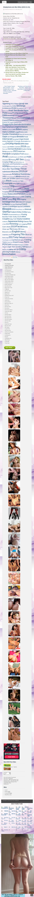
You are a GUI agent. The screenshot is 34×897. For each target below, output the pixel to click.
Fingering (5, 82)
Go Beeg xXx (8, 335)
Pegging (23, 199)
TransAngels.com (6, 240)
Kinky (19, 212)
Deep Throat (25, 80)
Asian (28, 157)
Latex (4, 178)
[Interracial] (14, 610)
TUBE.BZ (7, 289)
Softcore (26, 154)
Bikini (24, 217)
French (5, 120)
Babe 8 (5, 827)
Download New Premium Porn (10, 781)
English (16, 231)
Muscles (15, 171)
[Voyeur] (14, 597)
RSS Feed (15, 257)
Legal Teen (11, 247)
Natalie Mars (10, 151)
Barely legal (5, 237)
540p (16, 237)
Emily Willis (28, 194)
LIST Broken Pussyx (9, 271)
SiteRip (6, 211)
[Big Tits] (14, 454)
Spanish (10, 141)
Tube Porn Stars (8, 311)
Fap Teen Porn (8, 286)
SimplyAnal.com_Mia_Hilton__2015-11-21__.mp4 (14, 38)
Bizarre (29, 247)
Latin (14, 129)
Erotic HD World (8, 284)
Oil (26, 235)
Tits (12, 82)
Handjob (9, 82)
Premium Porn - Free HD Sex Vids (11, 780)
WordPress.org (8, 794)
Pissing (15, 113)
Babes (10, 194)
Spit (17, 183)
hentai (4, 189)
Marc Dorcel (17, 118)
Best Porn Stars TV (9, 303)
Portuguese (21, 244)
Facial (19, 226)
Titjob (21, 181)
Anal (18, 80)
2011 (12, 104)
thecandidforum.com (21, 108)
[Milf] (14, 636)
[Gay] (14, 545)
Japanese (12, 221)
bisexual (28, 209)
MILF (5, 199)
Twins (22, 229)
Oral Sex (15, 202)
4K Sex (6, 313)
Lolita (8, 146)
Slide (13, 178)
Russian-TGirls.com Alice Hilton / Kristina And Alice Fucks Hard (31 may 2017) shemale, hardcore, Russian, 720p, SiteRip (17, 74)
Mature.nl (5, 249)
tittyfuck (17, 240)
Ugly (14, 162)
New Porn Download (8, 778)
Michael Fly (18, 196)
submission (6, 172)
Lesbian (11, 132)
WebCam (21, 151)
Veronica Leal (27, 134)
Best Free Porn (29, 828)
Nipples (7, 204)
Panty (29, 212)
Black (8, 180)
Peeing (13, 160)
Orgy (11, 162)
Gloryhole (5, 160)
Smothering (5, 186)
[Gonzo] (14, 558)
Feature (13, 212)
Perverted (15, 139)
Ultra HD (22, 134)
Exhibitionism (6, 108)
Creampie (7, 183)
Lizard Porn (7, 328)
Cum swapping (22, 224)
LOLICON (7, 341)
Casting (27, 240)
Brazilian (5, 217)
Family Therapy (10, 176)
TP (14, 141)
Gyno (4, 181)
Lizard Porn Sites (7, 783)
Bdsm (19, 129)
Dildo (4, 115)
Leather (11, 249)
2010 (13, 209)
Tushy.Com (10, 242)
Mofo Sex (14, 827)
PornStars (15, 244)
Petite (5, 113)
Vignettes (5, 206)
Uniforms (4, 221)
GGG (20, 122)
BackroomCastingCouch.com (22, 186)
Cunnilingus (12, 206)
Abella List (7, 292)
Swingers (28, 202)
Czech (24, 204)
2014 (29, 224)
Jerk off (8, 178)
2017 (11, 237)
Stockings (21, 106)
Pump (22, 189)
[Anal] (14, 376)
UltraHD (19, 216)
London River (24, 166)
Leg (12, 240)
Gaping (28, 196)
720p (11, 186)
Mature (24, 127)
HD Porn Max (8, 320)
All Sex (20, 159)
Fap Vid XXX (18, 828)
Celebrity (10, 199)
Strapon (16, 242)
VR (17, 249)
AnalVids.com (6, 235)
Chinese (17, 178)
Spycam (20, 206)
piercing (5, 252)
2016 (11, 191)
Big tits (16, 199)
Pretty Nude (7, 333)
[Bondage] (14, 701)
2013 (15, 194)
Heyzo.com (22, 183)
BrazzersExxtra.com (14, 166)
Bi (3, 204)
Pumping (5, 192)
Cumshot (25, 117)
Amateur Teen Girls (9, 265)
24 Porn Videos (18, 824)
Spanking (6, 103)
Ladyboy (25, 129)
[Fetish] (14, 519)
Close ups (5, 229)
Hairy (4, 132)
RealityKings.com (24, 120)
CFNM (4, 224)
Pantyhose (10, 127)
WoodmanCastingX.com (15, 115)
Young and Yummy (9, 298)
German (11, 149)
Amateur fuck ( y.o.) (9, 282)
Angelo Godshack (14, 122)
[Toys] (14, 493)
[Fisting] (14, 740)
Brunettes (16, 120)
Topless (22, 240)
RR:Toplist (7, 327)
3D (9, 160)
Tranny (4, 242)
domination (26, 124)
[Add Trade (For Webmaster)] (9, 349)
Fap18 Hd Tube (8, 324)
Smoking (19, 247)
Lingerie (17, 127)
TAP (8, 122)
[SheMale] (14, 649)
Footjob (12, 252)
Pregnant (13, 137)
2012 (4, 176)
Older (26, 144)
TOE (14, 219)
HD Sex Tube (8, 290)
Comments (8, 793)
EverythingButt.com (7, 106)
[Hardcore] (14, 571)
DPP (23, 202)
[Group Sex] (14, 714)
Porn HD (6, 80)
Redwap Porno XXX (9, 295)
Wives (4, 169)
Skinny (23, 232)
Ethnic (16, 104)
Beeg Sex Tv (18, 821)
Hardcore (19, 143)
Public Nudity (12, 217)
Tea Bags (13, 204)
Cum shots (6, 227)
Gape (4, 136)
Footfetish (9, 129)
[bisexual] (14, 688)
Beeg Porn (7, 294)
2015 (15, 80)
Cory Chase (27, 159)
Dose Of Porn (8, 301)
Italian (4, 129)
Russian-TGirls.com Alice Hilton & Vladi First (17, 53)
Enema (4, 122)
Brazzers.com (7, 232)
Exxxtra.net (6, 784)
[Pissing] (14, 415)
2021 (15, 151)
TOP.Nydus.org (8, 338)
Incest (26, 139)
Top (32, 895)
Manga (10, 113)
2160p (24, 212)
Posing (24, 214)
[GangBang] (14, 532)
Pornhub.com (24, 176)
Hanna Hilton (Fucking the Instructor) (15, 46)
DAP (9, 244)
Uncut (9, 189)
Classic (26, 221)
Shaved (18, 191)
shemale (17, 124)
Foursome (16, 164)
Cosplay (5, 162)
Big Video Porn (8, 317)
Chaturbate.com (16, 181)
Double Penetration (10, 134)
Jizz (20, 202)
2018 (23, 146)
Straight (25, 191)
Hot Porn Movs (8, 314)
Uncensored (12, 214)
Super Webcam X (9, 267)
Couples (6, 219)
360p (11, 219)
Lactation (21, 242)
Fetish (5, 214)
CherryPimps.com (20, 209)
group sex (23, 103)
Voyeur (19, 219)
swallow (26, 219)
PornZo (6, 336)
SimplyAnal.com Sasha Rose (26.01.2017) (16, 48)
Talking (24, 247)
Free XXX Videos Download (10, 777)
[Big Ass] (14, 402)
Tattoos (22, 237)
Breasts (20, 136)
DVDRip (10, 143)
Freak (26, 137)
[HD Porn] (14, 389)
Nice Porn (7, 305)
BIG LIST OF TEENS (9, 279)
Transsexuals (7, 174)
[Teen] (14, 662)
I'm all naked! (8, 263)
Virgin (21, 139)
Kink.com (23, 157)
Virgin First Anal (8, 268)
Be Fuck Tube (8, 325)
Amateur (16, 174)
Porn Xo (6, 322)
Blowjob (21, 80)
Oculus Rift (17, 229)
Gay (3, 127)
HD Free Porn (8, 330)
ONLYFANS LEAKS (9, 276)
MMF (23, 196)
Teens (26, 242)
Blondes (12, 196)
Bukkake (18, 149)
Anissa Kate (28, 237)
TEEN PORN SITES (9, 281)
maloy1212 (11, 9)
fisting (20, 221)
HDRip (5, 166)
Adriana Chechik (24, 178)
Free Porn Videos (8, 309)
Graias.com (5, 110)
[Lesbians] (14, 623)
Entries (7, 791)
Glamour (17, 252)
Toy (11, 229)
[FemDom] (14, 727)
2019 (13, 226)
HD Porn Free (8, 306)
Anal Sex (12, 110)
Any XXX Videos (8, 319)
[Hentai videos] (14, 584)
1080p (12, 80)
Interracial (7, 139)
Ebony (25, 227)
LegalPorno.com (21, 132)
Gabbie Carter (16, 189)
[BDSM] (14, 441)
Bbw (28, 174)
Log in (6, 790)
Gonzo (23, 174)
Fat (30, 221)
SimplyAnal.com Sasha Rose (13, 44)
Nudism (24, 149)
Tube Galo (7, 343)
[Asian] (14, 428)
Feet (10, 120)
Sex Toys (10, 169)
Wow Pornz (7, 339)
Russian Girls (24, 164)
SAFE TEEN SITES (9, 278)
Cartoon (4, 146)
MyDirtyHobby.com (19, 162)
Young (5, 196)
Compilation (15, 154)
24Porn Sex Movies (9, 332)
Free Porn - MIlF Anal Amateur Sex (11, 779)
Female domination (21, 141)
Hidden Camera (15, 147)
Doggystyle (7, 124)
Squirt (26, 110)
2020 (26, 188)
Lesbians (26, 206)
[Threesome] (14, 675)
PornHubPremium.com (14, 157)
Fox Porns (7, 308)
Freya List (7, 297)
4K (15, 249)
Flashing (18, 204)
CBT (8, 137)
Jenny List (7, 300)
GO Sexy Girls (8, 273)
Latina (17, 176)
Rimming (14, 224)
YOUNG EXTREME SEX (10, 275)
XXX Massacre (8, 270)
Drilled (14, 106)
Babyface (19, 214)
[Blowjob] (14, 467)
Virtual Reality (23, 113)
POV (4, 244)
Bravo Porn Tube (8, 287)
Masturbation (9, 254)
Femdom (21, 194)
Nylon (14, 183)
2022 (7, 224)
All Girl (29, 235)
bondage (6, 201)
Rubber (4, 194)
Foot (22, 154)
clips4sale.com (7, 164)
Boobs (20, 110)
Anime (4, 141)
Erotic (14, 108)
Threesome (8, 118)
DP (26, 171)
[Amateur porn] (14, 356)
